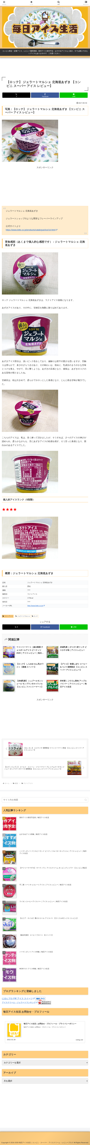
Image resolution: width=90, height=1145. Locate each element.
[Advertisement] (45, 68)
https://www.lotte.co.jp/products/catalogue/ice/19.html (30, 230)
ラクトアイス (8, 616)
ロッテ (36, 616)
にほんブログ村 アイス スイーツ (17, 998)
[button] (86, 800)
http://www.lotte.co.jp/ (35, 606)
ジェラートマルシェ (23, 616)
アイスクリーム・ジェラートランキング (19, 1002)
